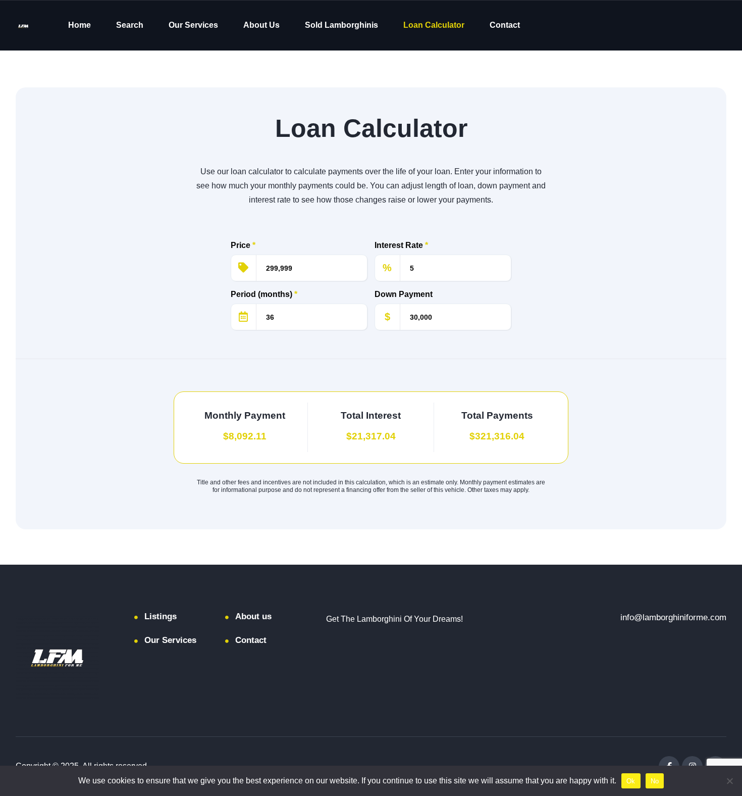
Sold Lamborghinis (341, 25)
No (655, 781)
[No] (729, 781)
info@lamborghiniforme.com (673, 617)
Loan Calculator (433, 25)
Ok (630, 781)
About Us (261, 25)
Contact (505, 25)
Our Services (193, 25)
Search (129, 25)
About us (253, 616)
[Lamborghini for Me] (23, 25)
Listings (160, 616)
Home (79, 25)
